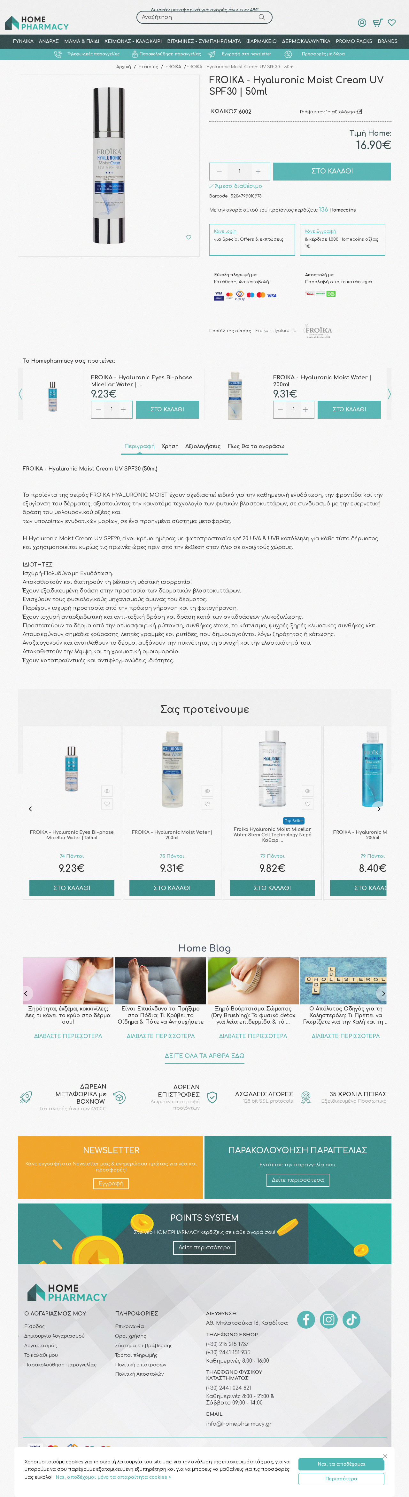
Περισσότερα (341, 1479)
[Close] (386, 1456)
